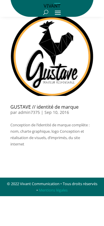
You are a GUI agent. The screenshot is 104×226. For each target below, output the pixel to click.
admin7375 (29, 112)
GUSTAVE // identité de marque (44, 107)
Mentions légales (53, 190)
